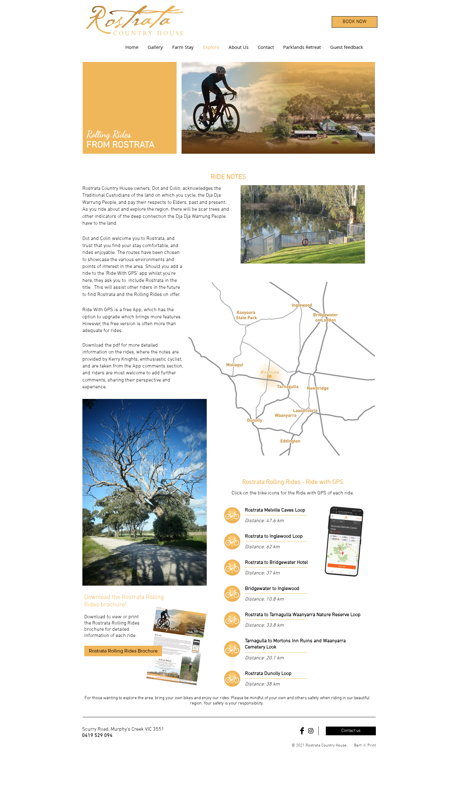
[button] (144, 492)
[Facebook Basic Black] (302, 730)
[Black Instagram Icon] (310, 730)
